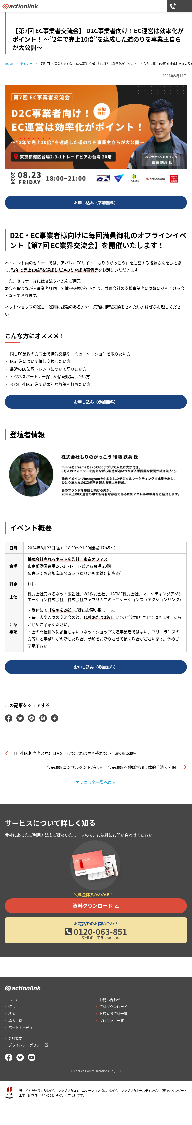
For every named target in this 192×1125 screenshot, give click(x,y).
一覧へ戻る (96, 782)
